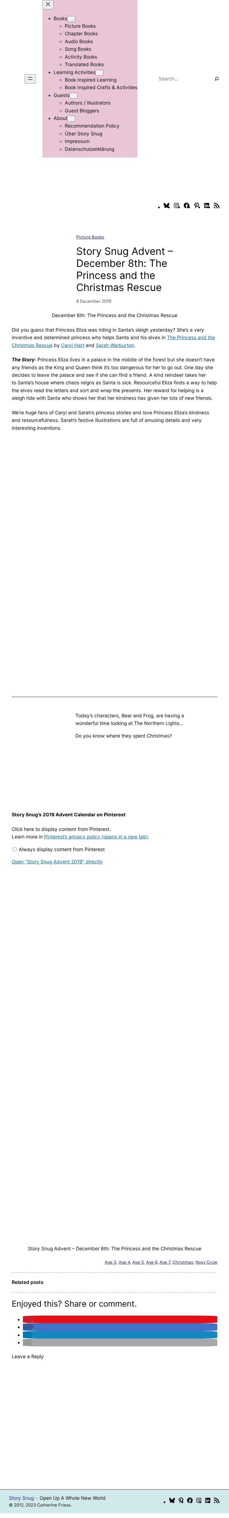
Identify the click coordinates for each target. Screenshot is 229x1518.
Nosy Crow (206, 1262)
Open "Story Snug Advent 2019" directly (57, 862)
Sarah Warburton (115, 345)
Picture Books (90, 237)
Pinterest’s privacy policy (96, 837)
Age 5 (138, 1262)
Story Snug (21, 1498)
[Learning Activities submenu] (99, 73)
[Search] (216, 78)
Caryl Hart (72, 345)
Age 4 (124, 1262)
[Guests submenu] (73, 96)
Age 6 (151, 1262)
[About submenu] (71, 119)
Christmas (183, 1262)
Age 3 (110, 1262)
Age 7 (164, 1262)
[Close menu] (48, 4)
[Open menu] (30, 79)
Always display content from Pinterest (62, 849)
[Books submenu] (71, 19)
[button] (28, 1319)
